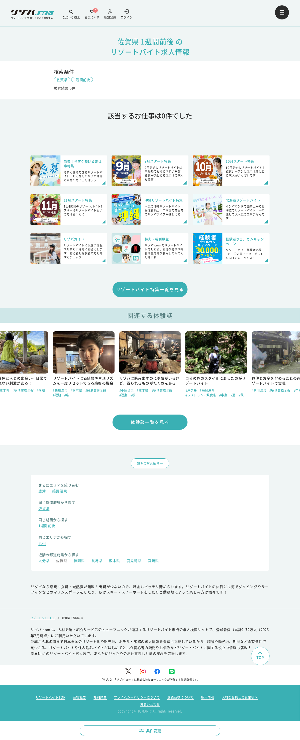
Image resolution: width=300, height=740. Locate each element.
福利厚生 (100, 697)
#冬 (66, 395)
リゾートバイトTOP (42, 618)
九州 (42, 544)
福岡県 (79, 561)
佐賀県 (62, 79)
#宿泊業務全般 (23, 390)
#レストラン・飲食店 (200, 395)
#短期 (41, 390)
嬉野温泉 (59, 491)
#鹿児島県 (207, 390)
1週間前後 (82, 79)
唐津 (42, 491)
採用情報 (207, 697)
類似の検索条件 (148, 463)
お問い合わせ (150, 704)
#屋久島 (191, 390)
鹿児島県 (134, 561)
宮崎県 (153, 561)
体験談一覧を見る (150, 422)
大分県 (43, 561)
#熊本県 (76, 390)
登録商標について (180, 697)
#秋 (133, 395)
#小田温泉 (126, 390)
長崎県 (96, 561)
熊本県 (114, 561)
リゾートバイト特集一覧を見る (150, 289)
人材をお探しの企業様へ (240, 697)
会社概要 (79, 697)
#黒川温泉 (60, 390)
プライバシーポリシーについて (137, 697)
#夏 (233, 395)
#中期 (223, 395)
